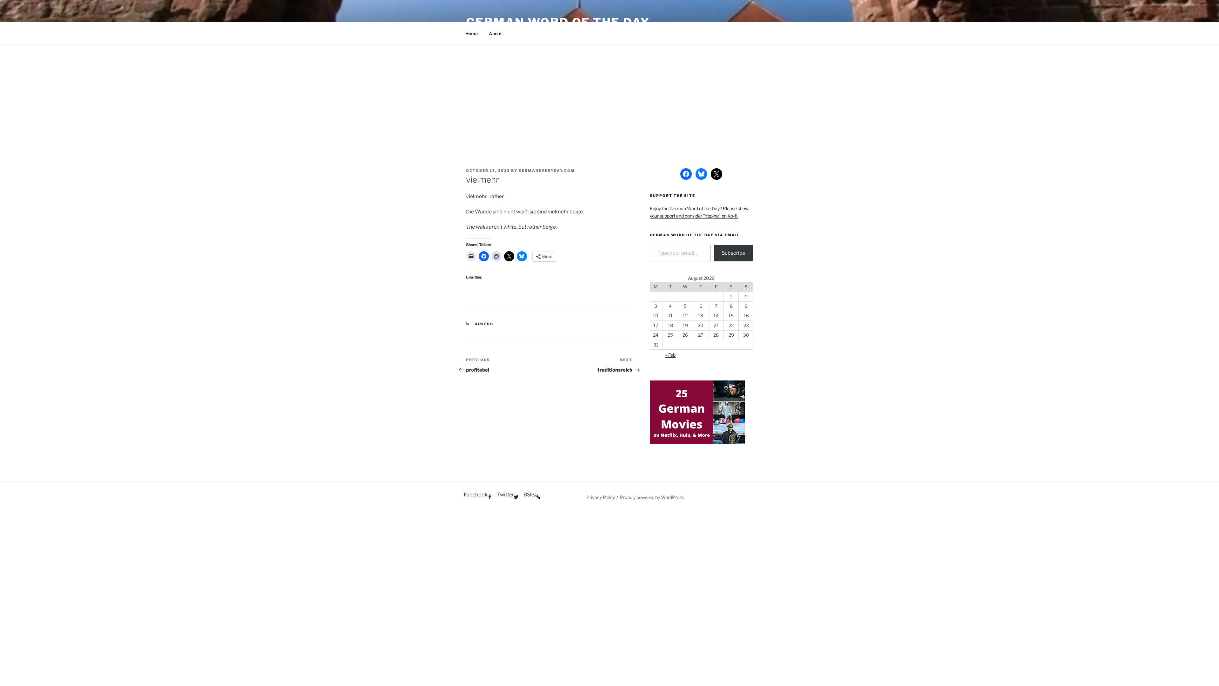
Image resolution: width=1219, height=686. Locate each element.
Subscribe (733, 253)
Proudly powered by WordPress (652, 497)
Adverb (484, 324)
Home (471, 33)
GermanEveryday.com (547, 170)
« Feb (670, 355)
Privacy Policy (600, 497)
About (495, 33)
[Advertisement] (609, 92)
